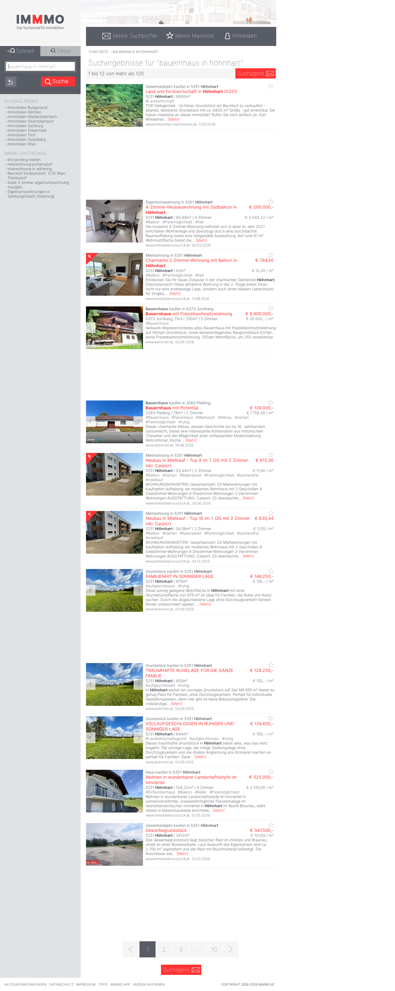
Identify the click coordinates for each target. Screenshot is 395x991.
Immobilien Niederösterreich (32, 116)
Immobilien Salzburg (25, 125)
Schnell (25, 51)
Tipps (103, 984)
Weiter (138, 327)
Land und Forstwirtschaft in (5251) (191, 91)
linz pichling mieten (24, 159)
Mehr (173, 119)
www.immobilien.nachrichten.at (171, 124)
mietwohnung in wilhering (30, 168)
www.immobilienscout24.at (168, 245)
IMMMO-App (120, 984)
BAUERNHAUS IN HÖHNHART (136, 52)
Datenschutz (61, 984)
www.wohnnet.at (159, 342)
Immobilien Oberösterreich (31, 121)
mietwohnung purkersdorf (30, 164)
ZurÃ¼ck (90, 327)
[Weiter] (231, 949)
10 (214, 949)
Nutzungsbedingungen (25, 984)
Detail (64, 51)
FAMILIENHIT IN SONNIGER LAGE (180, 576)
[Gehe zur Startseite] (40, 28)
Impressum (86, 984)
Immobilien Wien (22, 144)
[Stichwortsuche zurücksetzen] (10, 82)
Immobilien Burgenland (28, 107)
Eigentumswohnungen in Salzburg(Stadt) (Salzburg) (31, 193)
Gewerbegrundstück (166, 830)
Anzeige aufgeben (148, 984)
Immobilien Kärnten (24, 112)
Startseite (98, 52)
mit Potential (172, 407)
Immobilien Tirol (21, 135)
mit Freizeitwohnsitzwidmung (189, 313)
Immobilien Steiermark (27, 130)
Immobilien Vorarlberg (27, 139)
